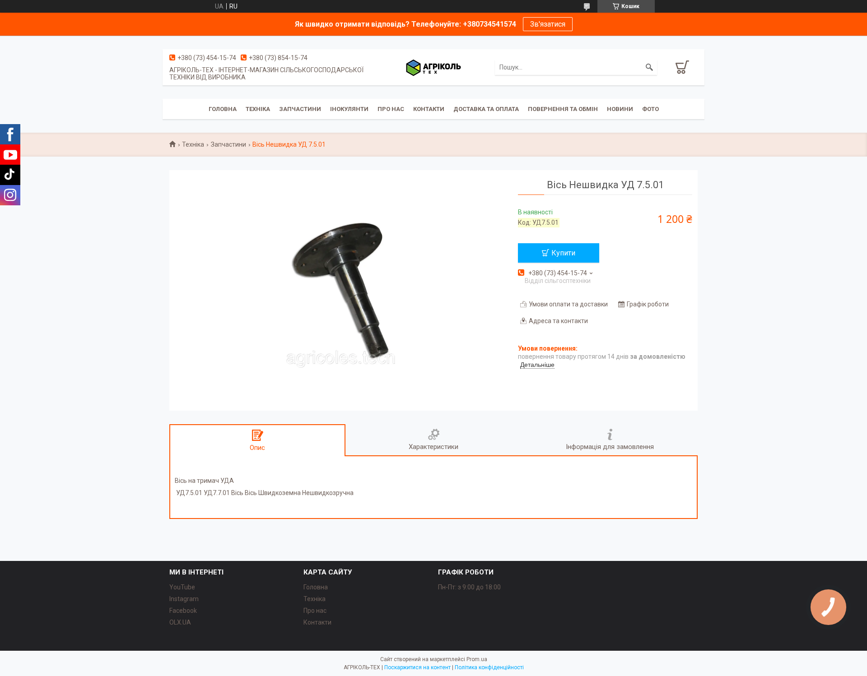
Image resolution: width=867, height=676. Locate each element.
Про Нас (391, 109)
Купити (563, 253)
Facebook (183, 610)
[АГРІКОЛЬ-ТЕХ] (433, 67)
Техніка (258, 109)
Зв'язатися (547, 24)
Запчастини (300, 109)
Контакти (428, 109)
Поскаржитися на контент (417, 667)
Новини (620, 109)
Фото (650, 109)
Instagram (184, 598)
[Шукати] (649, 67)
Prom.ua (476, 659)
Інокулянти (349, 109)
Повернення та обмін (563, 109)
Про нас (314, 610)
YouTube (182, 587)
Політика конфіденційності (489, 667)
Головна (223, 109)
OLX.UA (180, 622)
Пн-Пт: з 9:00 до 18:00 (469, 587)
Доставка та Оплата (486, 109)
